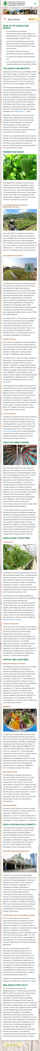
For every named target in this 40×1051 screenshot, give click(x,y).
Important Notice (12, 1045)
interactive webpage (10, 431)
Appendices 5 (27, 981)
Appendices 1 (20, 111)
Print (32, 19)
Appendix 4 (7, 844)
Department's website (13, 620)
